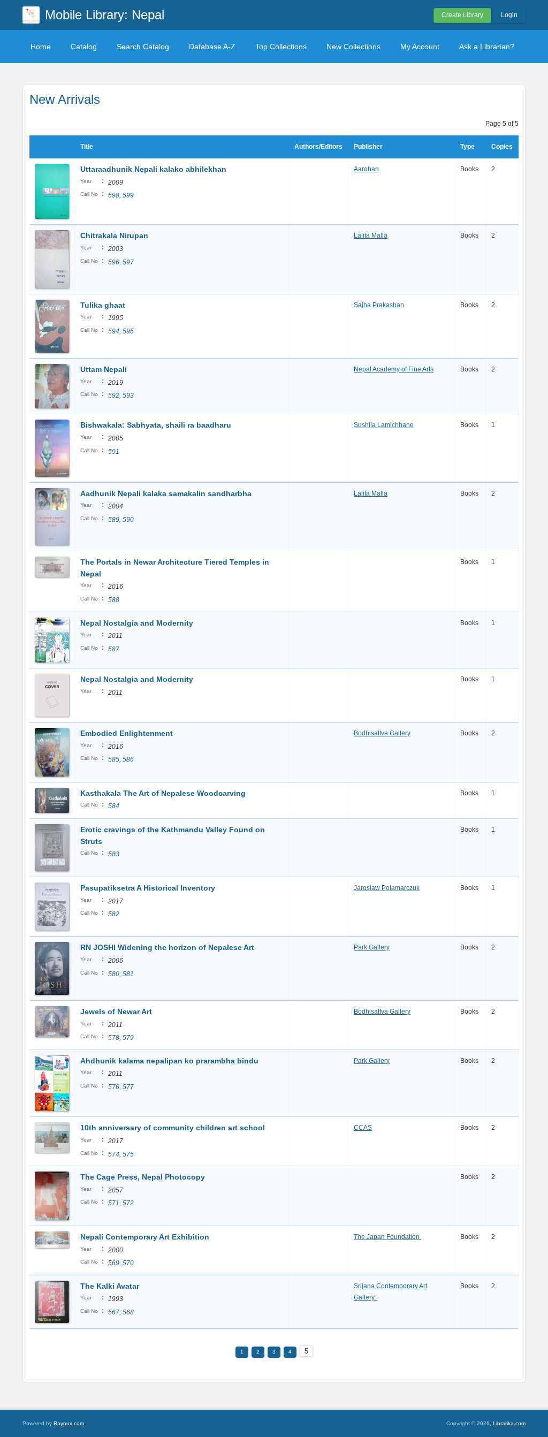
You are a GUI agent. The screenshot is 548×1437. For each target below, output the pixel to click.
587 (113, 649)
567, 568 (121, 1312)
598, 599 (121, 195)
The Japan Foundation (387, 1237)
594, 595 (121, 331)
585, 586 (121, 759)
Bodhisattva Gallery (382, 733)
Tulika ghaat (102, 305)
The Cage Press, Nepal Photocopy (142, 1177)
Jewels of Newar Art (116, 1011)
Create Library (462, 15)
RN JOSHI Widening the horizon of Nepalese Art (167, 947)
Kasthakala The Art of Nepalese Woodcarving (164, 793)
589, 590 (121, 519)
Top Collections (281, 46)
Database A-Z (212, 46)
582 (113, 914)
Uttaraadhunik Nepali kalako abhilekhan (153, 169)
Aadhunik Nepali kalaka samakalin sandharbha (166, 493)
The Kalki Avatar (110, 1286)
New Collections (353, 46)
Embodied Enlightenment (126, 733)
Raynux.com (69, 1423)
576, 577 (121, 1087)
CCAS (363, 1127)
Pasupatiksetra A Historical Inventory (147, 888)
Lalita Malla (370, 235)
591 (113, 451)
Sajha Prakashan (379, 305)
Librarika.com (509, 1423)
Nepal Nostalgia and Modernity (136, 623)
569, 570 (121, 1263)
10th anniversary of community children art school (172, 1127)
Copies (502, 146)
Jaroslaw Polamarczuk (387, 888)
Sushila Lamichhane (384, 425)
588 (113, 600)
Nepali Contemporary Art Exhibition (145, 1237)
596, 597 (121, 262)
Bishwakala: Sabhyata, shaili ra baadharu (155, 425)
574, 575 (121, 1154)
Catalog (84, 46)
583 (113, 854)
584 (113, 806)
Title (86, 146)
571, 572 (121, 1203)
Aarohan (366, 169)
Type (467, 146)
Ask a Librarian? (486, 46)
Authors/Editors (318, 146)
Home (41, 46)
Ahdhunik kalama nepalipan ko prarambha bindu (169, 1060)
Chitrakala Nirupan (114, 235)
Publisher (368, 146)
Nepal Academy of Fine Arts (393, 369)
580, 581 (121, 974)
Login (509, 15)
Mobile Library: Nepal (104, 14)
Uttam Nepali (103, 369)
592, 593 (121, 395)
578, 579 (121, 1037)
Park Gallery (372, 947)
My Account (419, 46)
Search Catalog (143, 46)
